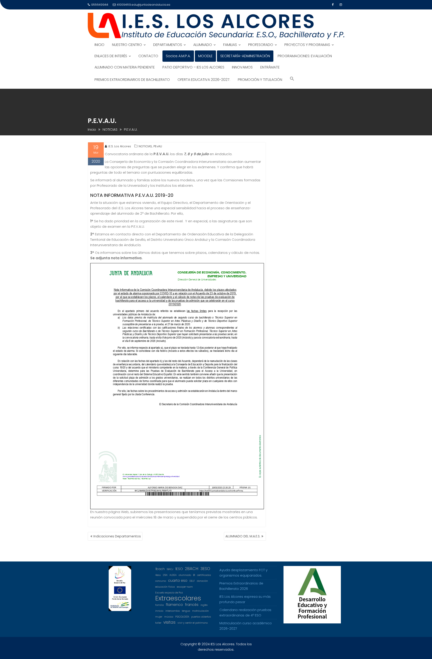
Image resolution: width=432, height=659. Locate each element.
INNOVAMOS (242, 67)
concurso (160, 581)
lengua (186, 611)
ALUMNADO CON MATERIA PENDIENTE (124, 67)
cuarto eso (177, 580)
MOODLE (205, 56)
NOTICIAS (145, 146)
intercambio (172, 611)
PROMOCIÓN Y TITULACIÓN (260, 79)
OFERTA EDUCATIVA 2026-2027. (204, 79)
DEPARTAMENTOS (167, 44)
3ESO (205, 568)
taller (158, 623)
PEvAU (157, 146)
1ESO (179, 568)
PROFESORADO (260, 44)
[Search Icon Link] (292, 79)
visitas (169, 622)
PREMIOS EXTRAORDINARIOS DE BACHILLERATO (132, 79)
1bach (160, 569)
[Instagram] (340, 4)
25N (165, 575)
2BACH (191, 568)
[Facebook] (332, 4)
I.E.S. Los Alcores (119, 146)
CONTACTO (148, 56)
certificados (204, 575)
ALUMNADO (202, 44)
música (168, 616)
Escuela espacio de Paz (169, 592)
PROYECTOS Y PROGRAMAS (307, 44)
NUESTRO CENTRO (127, 44)
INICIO (99, 44)
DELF (192, 581)
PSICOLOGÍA (182, 616)
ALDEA (173, 575)
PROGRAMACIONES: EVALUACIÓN (305, 56)
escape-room (185, 587)
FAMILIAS (230, 44)
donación (202, 581)
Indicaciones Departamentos (117, 536)
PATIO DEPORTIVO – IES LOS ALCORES (193, 67)
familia (159, 605)
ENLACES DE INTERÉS (110, 56)
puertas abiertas (201, 616)
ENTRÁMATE (270, 67)
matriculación (200, 611)
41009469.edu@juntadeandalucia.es (143, 4)
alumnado (185, 575)
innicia (159, 611)
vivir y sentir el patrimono (193, 623)
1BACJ (170, 569)
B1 (194, 575)
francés (191, 604)
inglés (204, 605)
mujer (158, 616)
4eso (158, 575)
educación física (165, 587)
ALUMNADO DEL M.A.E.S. (242, 536)
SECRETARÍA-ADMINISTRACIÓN (245, 56)
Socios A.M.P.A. (178, 56)
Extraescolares (178, 598)
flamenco (174, 604)
